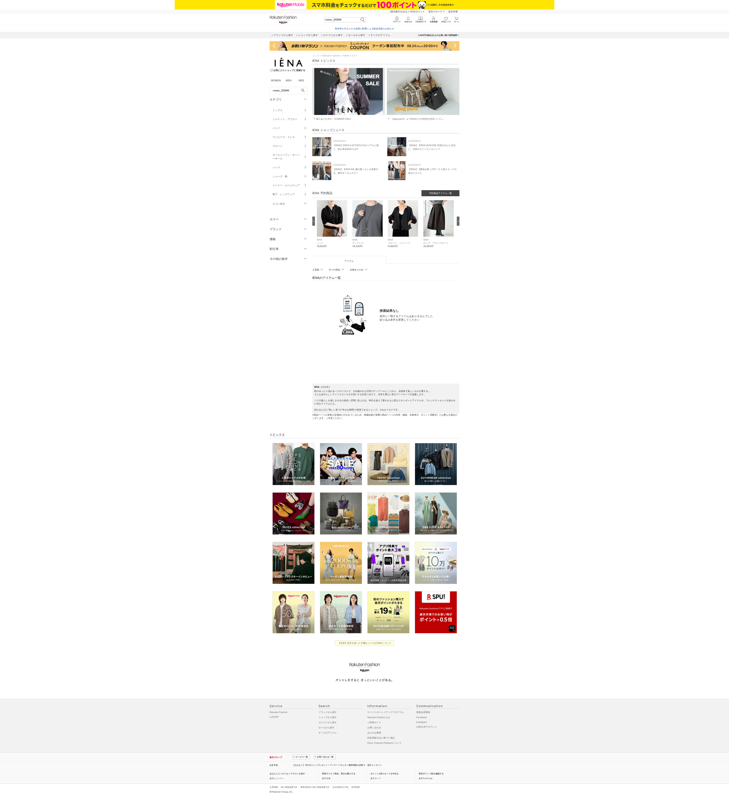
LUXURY (274, 716)
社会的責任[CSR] (340, 787)
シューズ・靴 (280, 176)
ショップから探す (328, 717)
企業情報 (274, 787)
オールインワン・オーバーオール (286, 156)
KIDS (301, 80)
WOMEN (276, 80)
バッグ (276, 167)
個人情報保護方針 (289, 787)
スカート (277, 145)
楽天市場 (453, 11)
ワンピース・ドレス (284, 136)
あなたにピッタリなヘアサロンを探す (287, 773)
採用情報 (355, 787)
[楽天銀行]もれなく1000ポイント (407, 11)
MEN (288, 80)
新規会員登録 (423, 712)
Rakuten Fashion (331, 55)
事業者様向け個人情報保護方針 (315, 787)
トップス (277, 110)
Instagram (421, 722)
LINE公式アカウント (426, 726)
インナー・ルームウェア (286, 185)
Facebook (421, 717)
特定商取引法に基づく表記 (381, 737)
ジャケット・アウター (285, 119)
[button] (332, 226)
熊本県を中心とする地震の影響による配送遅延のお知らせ (364, 28)
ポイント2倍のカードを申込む (384, 773)
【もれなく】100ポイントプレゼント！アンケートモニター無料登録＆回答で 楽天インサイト (337, 765)
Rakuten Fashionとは (378, 717)
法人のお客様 (374, 732)
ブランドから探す (328, 712)
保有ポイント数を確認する (431, 773)
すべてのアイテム (328, 732)
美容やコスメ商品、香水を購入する (338, 773)
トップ (315, 55)
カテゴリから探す (328, 722)
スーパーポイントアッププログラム (385, 712)
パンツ (276, 128)
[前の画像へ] (313, 221)
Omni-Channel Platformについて (384, 742)
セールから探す (327, 727)
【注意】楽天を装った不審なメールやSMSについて (364, 643)
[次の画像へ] (458, 221)
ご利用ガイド (374, 722)
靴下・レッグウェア (284, 194)
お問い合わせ (374, 727)
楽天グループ (435, 11)
